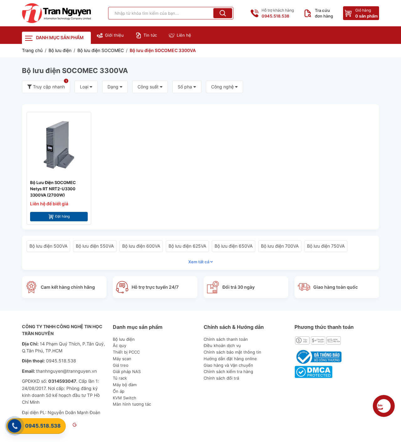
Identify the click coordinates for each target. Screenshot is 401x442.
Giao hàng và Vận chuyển (228, 365)
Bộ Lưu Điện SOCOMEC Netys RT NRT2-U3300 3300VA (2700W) (53, 188)
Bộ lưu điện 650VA (234, 246)
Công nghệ (223, 86)
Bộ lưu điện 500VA (48, 246)
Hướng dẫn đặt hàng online (230, 358)
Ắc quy (119, 345)
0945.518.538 (43, 426)
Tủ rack (120, 378)
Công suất (149, 86)
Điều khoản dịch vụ (222, 345)
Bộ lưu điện (124, 339)
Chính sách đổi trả (221, 378)
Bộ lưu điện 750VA (326, 246)
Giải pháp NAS (127, 371)
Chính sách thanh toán (226, 339)
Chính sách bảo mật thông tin (232, 352)
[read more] (56, 13)
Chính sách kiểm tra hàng (228, 371)
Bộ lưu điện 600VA (141, 246)
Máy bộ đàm (125, 384)
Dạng (113, 86)
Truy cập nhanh (49, 85)
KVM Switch (124, 397)
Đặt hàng (62, 216)
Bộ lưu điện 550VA (95, 246)
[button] (222, 13)
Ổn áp (118, 391)
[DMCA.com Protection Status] (313, 371)
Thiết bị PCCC (126, 352)
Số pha (185, 86)
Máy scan (122, 358)
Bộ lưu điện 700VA (280, 246)
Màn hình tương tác (132, 404)
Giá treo (120, 365)
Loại (85, 86)
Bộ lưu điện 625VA (187, 246)
